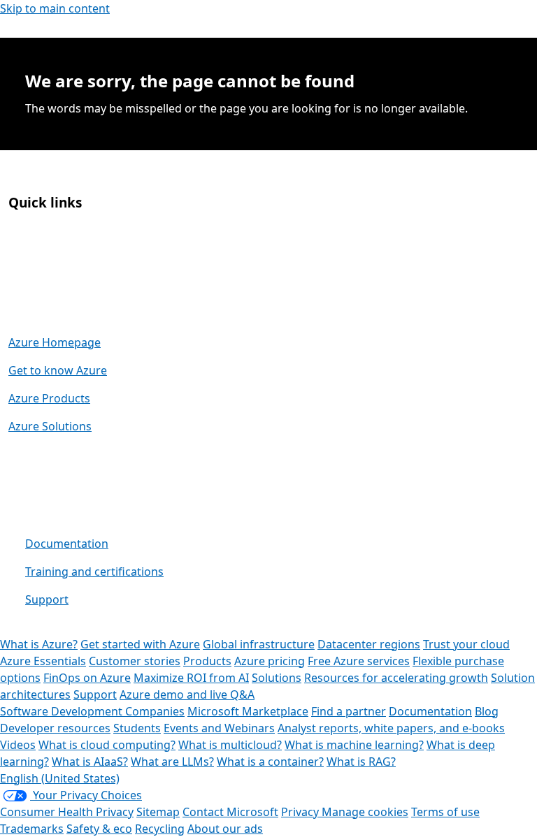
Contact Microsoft (230, 812)
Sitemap (158, 812)
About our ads (225, 828)
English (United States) (60, 778)
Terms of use (445, 812)
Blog (487, 711)
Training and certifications (94, 571)
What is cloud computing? (107, 744)
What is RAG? (361, 761)
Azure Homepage (54, 342)
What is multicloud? (230, 744)
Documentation (66, 543)
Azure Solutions (50, 426)
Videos (18, 744)
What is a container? (270, 761)
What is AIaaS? (90, 761)
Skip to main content (55, 8)
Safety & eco (99, 828)
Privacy (301, 812)
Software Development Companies (92, 711)
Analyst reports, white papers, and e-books (391, 728)
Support (47, 599)
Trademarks (32, 828)
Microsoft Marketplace (247, 711)
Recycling (160, 828)
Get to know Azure (57, 370)
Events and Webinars (219, 728)
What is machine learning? (354, 744)
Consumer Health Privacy (67, 812)
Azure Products (49, 398)
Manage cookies (365, 812)
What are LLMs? (172, 761)
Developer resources (55, 728)
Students (137, 728)
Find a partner (348, 711)
